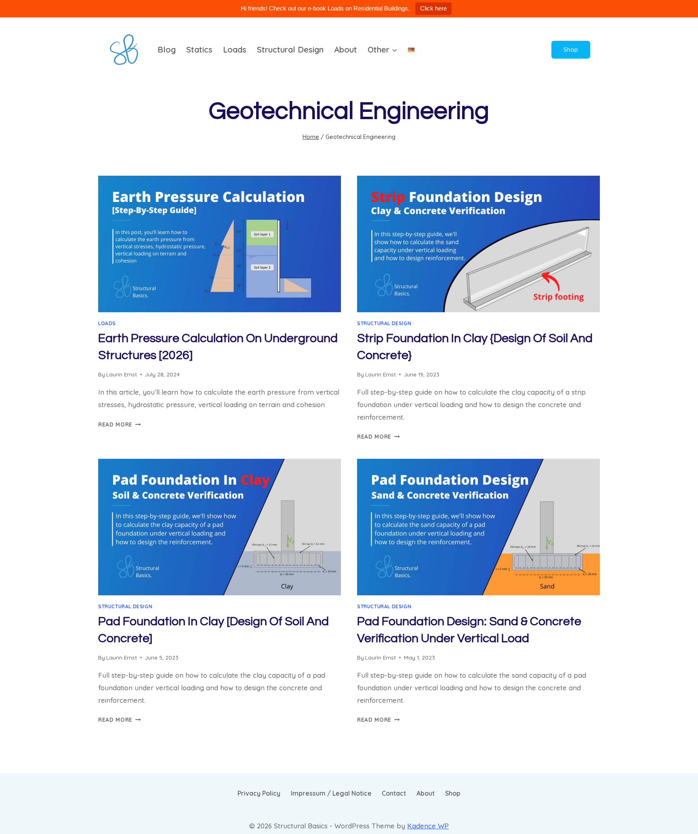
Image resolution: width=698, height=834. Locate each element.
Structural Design (290, 49)
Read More (119, 424)
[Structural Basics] (124, 50)
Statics (199, 49)
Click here (433, 8)
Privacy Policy (259, 793)
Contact (394, 793)
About (345, 49)
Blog (167, 49)
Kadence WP (428, 825)
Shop (570, 49)
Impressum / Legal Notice (331, 793)
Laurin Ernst (121, 374)
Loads (234, 49)
